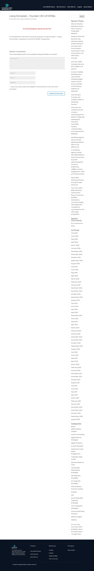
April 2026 (74, 242)
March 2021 (75, 398)
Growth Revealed (77, 446)
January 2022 (75, 370)
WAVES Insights (76, 517)
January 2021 (75, 404)
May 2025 (74, 273)
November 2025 (76, 254)
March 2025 (75, 279)
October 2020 (76, 413)
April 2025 (74, 276)
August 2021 (75, 383)
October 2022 (76, 343)
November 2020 (76, 410)
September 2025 (77, 260)
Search (82, 16)
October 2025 (75, 257)
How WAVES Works (49, 7)
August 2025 (75, 263)
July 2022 (74, 352)
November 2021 (76, 376)
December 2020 (76, 407)
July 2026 (74, 233)
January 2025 (75, 285)
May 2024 (74, 309)
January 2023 (75, 334)
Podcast (26, 19)
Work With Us (71, 7)
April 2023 (74, 324)
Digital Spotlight (53, 556)
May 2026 (74, 239)
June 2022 (74, 355)
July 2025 (74, 266)
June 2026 (74, 236)
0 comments (33, 19)
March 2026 (75, 245)
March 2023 (75, 328)
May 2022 (74, 358)
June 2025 (74, 270)
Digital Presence (76, 443)
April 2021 (74, 395)
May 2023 (74, 321)
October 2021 (75, 380)
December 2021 (76, 373)
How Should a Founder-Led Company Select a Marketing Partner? (77, 99)
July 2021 (74, 386)
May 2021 (74, 392)
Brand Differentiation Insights (76, 429)
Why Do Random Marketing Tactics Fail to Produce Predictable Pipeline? (77, 28)
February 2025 (76, 282)
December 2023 (76, 315)
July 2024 (74, 303)
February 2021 (76, 401)
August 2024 (75, 300)
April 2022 (74, 361)
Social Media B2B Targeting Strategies (77, 500)
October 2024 (76, 294)
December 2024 (76, 288)
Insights (79, 7)
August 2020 (75, 419)
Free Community (53, 558)
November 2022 (76, 340)
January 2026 (75, 248)
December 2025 (76, 251)
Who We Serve (61, 7)
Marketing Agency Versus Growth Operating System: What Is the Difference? (77, 142)
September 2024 (77, 297)
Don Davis (14, 19)
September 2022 (77, 346)
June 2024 (74, 306)
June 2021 (74, 389)
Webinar (74, 520)
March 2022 (75, 364)
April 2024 (74, 312)
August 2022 (75, 349)
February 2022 (76, 367)
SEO (72, 495)
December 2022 (76, 337)
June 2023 (74, 318)
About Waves (88, 7)
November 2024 (76, 291)
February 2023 (76, 331)
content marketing (77, 434)
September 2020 (77, 416)
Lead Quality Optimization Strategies (75, 470)
